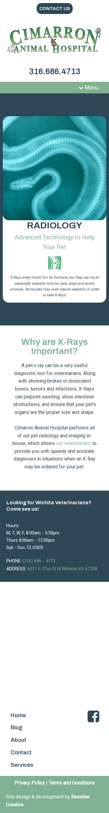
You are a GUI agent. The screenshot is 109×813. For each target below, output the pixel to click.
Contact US (54, 8)
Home (18, 715)
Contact (21, 752)
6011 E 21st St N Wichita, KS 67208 (62, 569)
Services (22, 765)
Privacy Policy (30, 783)
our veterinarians (73, 443)
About (18, 740)
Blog (16, 727)
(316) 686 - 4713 (39, 561)
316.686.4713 (54, 71)
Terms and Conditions (72, 783)
